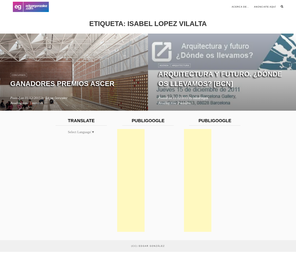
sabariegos (200, 97)
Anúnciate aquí (265, 7)
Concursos (19, 75)
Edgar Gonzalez (56, 97)
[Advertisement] (131, 180)
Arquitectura (180, 65)
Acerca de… (240, 7)
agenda (164, 65)
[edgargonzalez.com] (31, 7)
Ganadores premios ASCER (62, 83)
